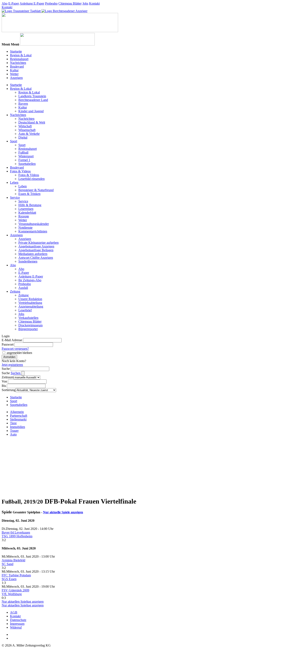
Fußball (23, 152)
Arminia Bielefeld (13, 560)
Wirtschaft (25, 126)
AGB (13, 612)
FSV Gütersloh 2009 (15, 590)
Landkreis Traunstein (32, 96)
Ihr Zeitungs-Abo (29, 280)
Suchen (16, 373)
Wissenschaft (26, 130)
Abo (5, 3)
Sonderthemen (27, 261)
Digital (22, 137)
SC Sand (7, 564)
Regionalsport (19, 59)
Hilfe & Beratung (29, 205)
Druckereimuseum (30, 325)
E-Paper (13, 3)
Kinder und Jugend (31, 111)
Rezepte (23, 216)
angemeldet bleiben (19, 353)
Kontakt (94, 3)
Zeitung (15, 291)
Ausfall (23, 287)
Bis (4, 386)
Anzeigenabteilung (30, 306)
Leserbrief (25, 310)
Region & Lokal (21, 55)
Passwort (8, 344)
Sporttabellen (27, 163)
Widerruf (16, 627)
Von (4, 381)
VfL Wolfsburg (12, 594)
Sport (13, 141)
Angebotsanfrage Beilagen (35, 250)
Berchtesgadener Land (33, 100)
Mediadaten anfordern (32, 254)
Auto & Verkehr (29, 133)
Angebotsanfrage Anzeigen (36, 246)
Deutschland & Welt (31, 122)
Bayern (23, 103)
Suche (6, 368)
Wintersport (26, 156)
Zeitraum (8, 377)
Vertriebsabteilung (30, 302)
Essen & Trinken (29, 194)
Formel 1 (24, 160)
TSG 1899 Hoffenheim (17, 536)
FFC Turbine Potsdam (16, 575)
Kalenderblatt (27, 212)
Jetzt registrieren (12, 364)
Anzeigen (16, 78)
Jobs (85, 3)
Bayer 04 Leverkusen (16, 532)
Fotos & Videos (20, 171)
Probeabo (51, 3)
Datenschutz (18, 620)
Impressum (17, 623)
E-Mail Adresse (12, 340)
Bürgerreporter (28, 329)
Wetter (14, 74)
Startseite (16, 51)
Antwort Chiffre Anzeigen (35, 257)
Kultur (14, 70)
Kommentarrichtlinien (32, 231)
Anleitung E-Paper (32, 3)
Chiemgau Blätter (70, 3)
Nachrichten (18, 62)
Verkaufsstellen (28, 317)
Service (15, 197)
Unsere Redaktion (30, 299)
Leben (14, 182)
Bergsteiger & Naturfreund (36, 190)
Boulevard (17, 66)
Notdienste (25, 227)
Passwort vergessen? (15, 348)
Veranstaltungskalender (33, 224)
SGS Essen (9, 579)
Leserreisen (25, 209)
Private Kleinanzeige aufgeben (38, 242)
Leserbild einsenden (31, 179)
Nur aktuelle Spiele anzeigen (63, 512)
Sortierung (8, 390)
